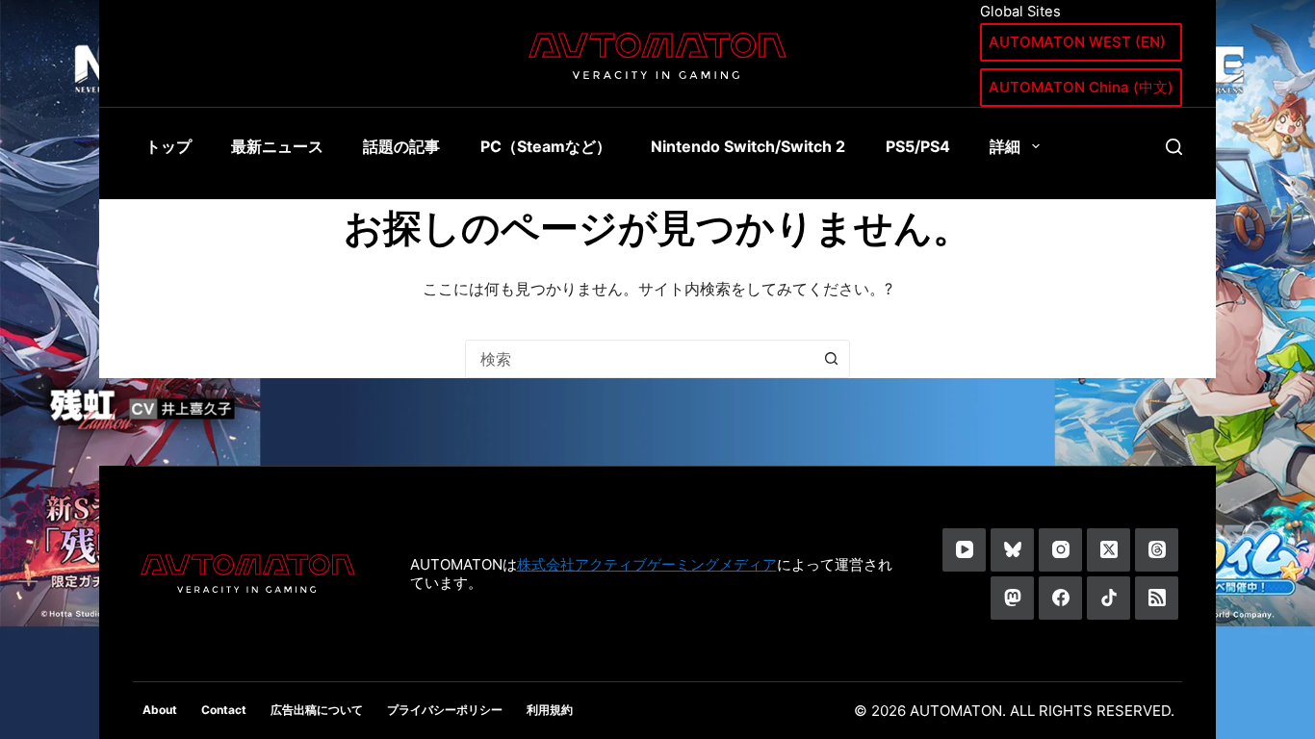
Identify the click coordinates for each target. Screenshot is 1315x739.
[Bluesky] (1012, 550)
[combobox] (639, 359)
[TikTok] (1108, 598)
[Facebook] (1060, 598)
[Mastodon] (1012, 598)
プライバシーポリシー (445, 709)
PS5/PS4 (918, 146)
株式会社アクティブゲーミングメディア (647, 564)
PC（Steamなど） (545, 146)
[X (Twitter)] (1108, 550)
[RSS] (1156, 598)
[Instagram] (1060, 550)
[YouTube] (964, 550)
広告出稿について (317, 709)
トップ (168, 146)
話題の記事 (401, 146)
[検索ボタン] (830, 359)
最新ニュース (277, 146)
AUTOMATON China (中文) (1081, 87)
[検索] (1174, 147)
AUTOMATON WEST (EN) (1077, 42)
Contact (223, 709)
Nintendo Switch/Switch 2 (748, 146)
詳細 (1005, 146)
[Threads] (1156, 550)
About (159, 709)
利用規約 (550, 709)
